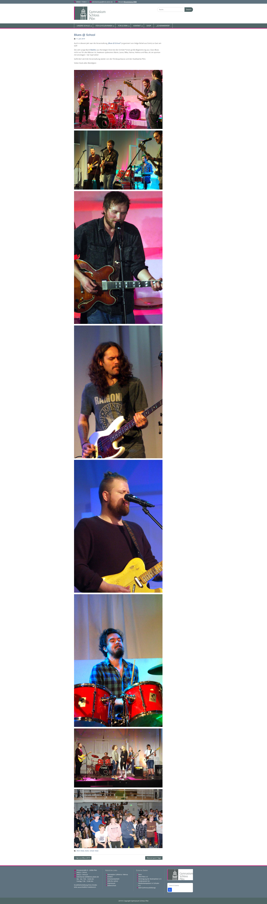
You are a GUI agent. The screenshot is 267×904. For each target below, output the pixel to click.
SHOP (149, 26)
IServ (140, 874)
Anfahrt (110, 877)
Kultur (87, 851)
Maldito (93, 50)
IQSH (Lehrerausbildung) (147, 888)
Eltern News (80, 851)
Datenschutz (111, 885)
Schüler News (94, 851)
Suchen (170, 890)
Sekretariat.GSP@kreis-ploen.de (88, 877)
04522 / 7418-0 (81, 2)
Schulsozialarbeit (113, 879)
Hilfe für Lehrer (112, 881)
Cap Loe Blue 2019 (83, 858)
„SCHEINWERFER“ (163, 26)
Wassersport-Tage (154, 858)
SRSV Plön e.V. (143, 877)
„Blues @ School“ (114, 43)
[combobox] (180, 886)
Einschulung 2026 (130, 2)
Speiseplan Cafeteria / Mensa (117, 874)
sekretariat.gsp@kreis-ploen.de (102, 2)
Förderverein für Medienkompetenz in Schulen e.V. (148, 883)
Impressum (111, 883)
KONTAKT (137, 26)
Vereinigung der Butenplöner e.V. (150, 879)
